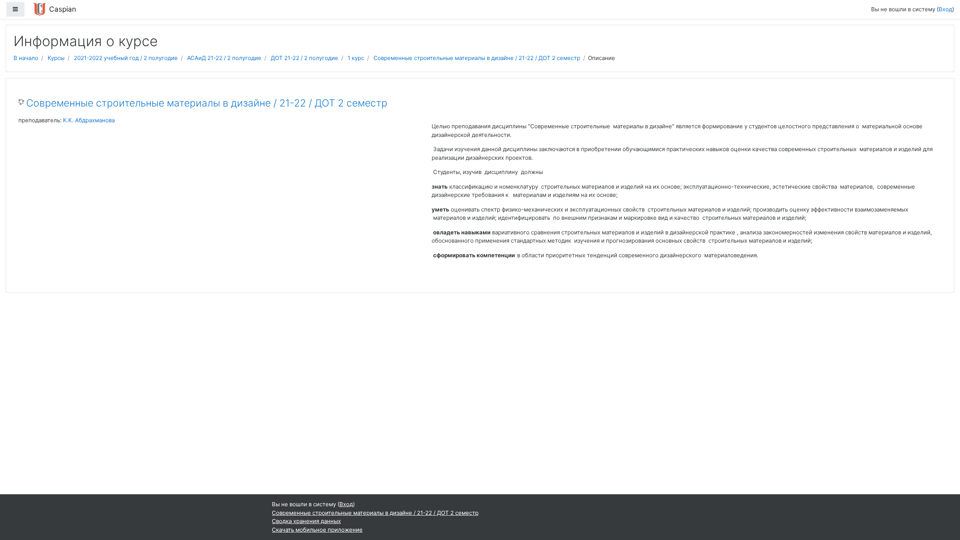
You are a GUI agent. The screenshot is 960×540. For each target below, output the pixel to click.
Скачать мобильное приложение (317, 529)
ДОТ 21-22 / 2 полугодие (304, 58)
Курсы (56, 58)
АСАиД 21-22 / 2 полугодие (224, 58)
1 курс (356, 58)
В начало (26, 58)
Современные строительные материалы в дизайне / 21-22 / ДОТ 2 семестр (477, 58)
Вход (945, 9)
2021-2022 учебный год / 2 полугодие (126, 58)
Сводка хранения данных (306, 521)
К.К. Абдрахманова (89, 120)
